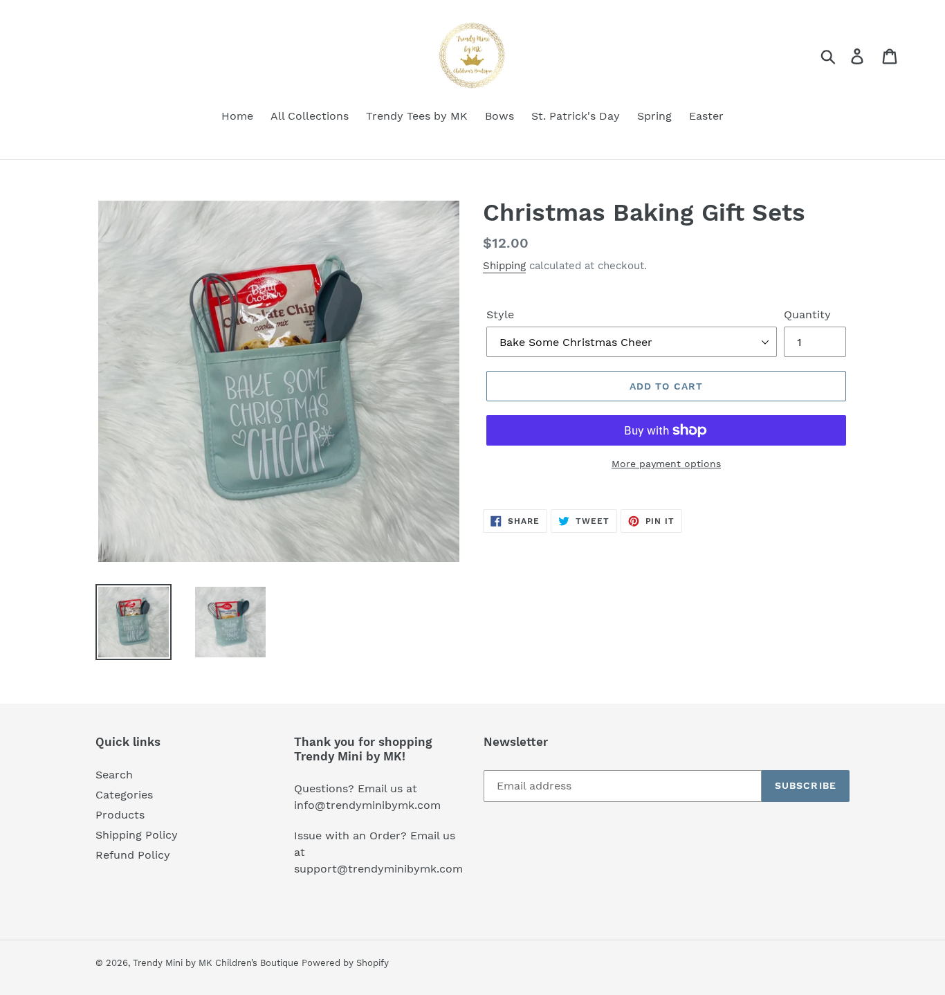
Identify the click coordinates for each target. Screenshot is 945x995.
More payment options (666, 463)
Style (500, 314)
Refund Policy (132, 854)
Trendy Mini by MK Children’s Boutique (217, 963)
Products (120, 814)
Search (114, 774)
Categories (124, 794)
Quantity (807, 314)
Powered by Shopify (345, 963)
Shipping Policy (136, 834)
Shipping (504, 265)
